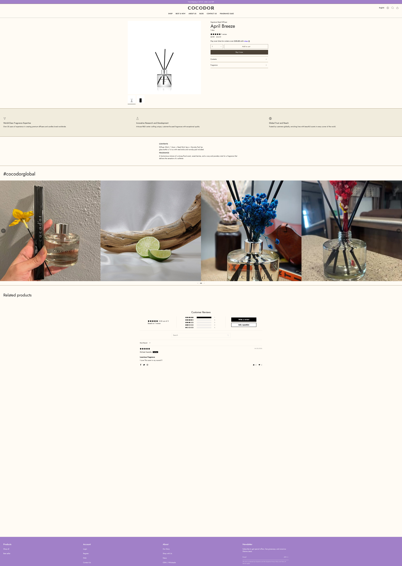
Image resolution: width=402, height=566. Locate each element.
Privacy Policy (275, 562)
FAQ (84, 558)
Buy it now (239, 52)
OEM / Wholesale (169, 562)
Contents (214, 59)
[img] (145, 349)
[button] (170, 13)
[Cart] (397, 8)
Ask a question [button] (243, 325)
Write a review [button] (243, 319)
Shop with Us (167, 553)
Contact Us (87, 562)
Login (85, 549)
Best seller (6, 553)
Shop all (6, 549)
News (165, 558)
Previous (128, 57)
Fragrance (214, 65)
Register (86, 553)
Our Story (166, 549)
